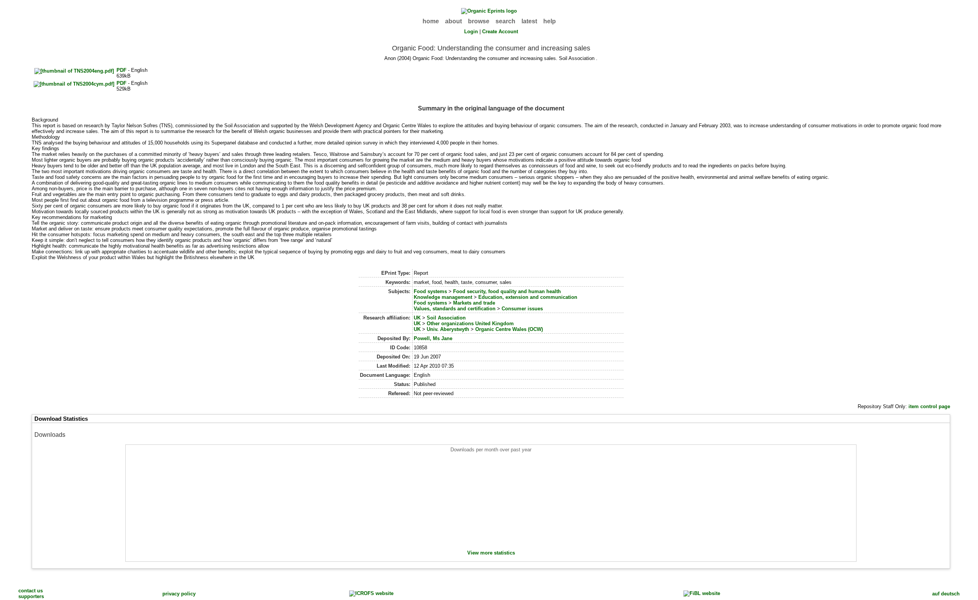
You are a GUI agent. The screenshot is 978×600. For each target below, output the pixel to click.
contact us (30, 591)
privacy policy (179, 594)
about (453, 21)
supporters (31, 596)
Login (471, 31)
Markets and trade (474, 303)
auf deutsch (946, 594)
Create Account (500, 31)
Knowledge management (443, 297)
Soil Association (446, 318)
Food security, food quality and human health (507, 291)
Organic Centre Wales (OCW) (509, 329)
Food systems (430, 291)
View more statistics (491, 553)
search (505, 21)
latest (529, 21)
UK (417, 318)
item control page (929, 406)
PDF (121, 70)
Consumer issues (522, 308)
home (431, 21)
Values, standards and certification (454, 308)
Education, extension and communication (527, 297)
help (549, 21)
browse (478, 21)
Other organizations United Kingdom (470, 323)
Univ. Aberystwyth (448, 329)
